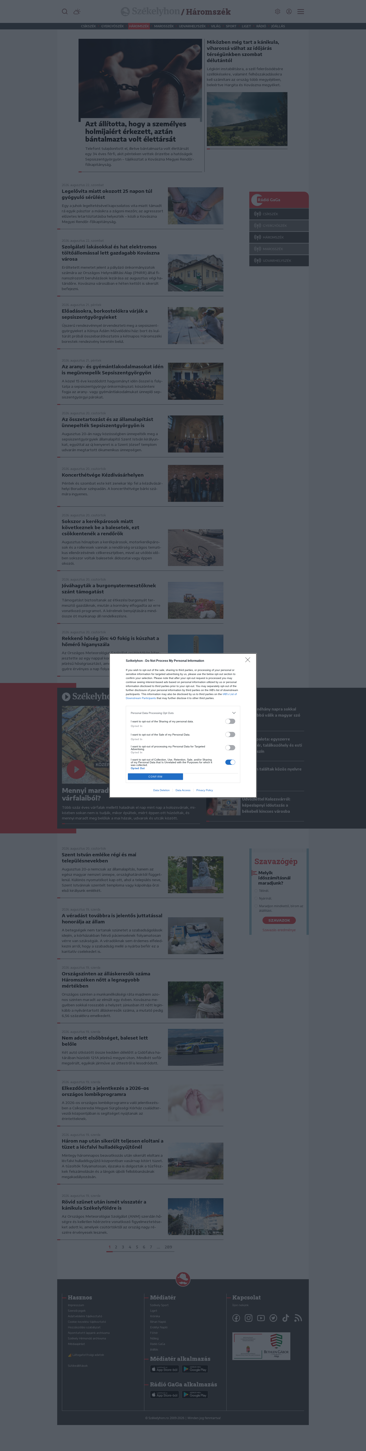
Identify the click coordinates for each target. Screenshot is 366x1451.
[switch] (230, 721)
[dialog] (183, 725)
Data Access (183, 790)
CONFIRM (155, 776)
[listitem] (183, 713)
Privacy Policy (204, 790)
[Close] (249, 661)
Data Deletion (161, 790)
